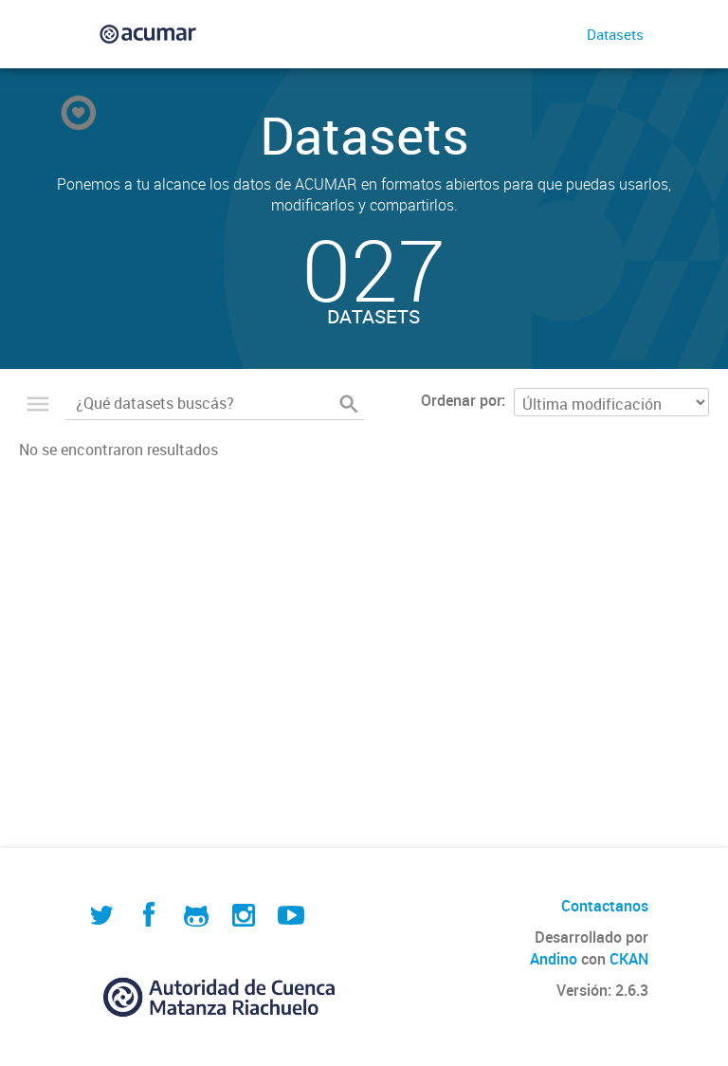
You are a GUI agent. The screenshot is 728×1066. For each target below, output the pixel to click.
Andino (553, 958)
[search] (349, 404)
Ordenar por (461, 400)
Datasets (615, 34)
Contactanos (604, 905)
